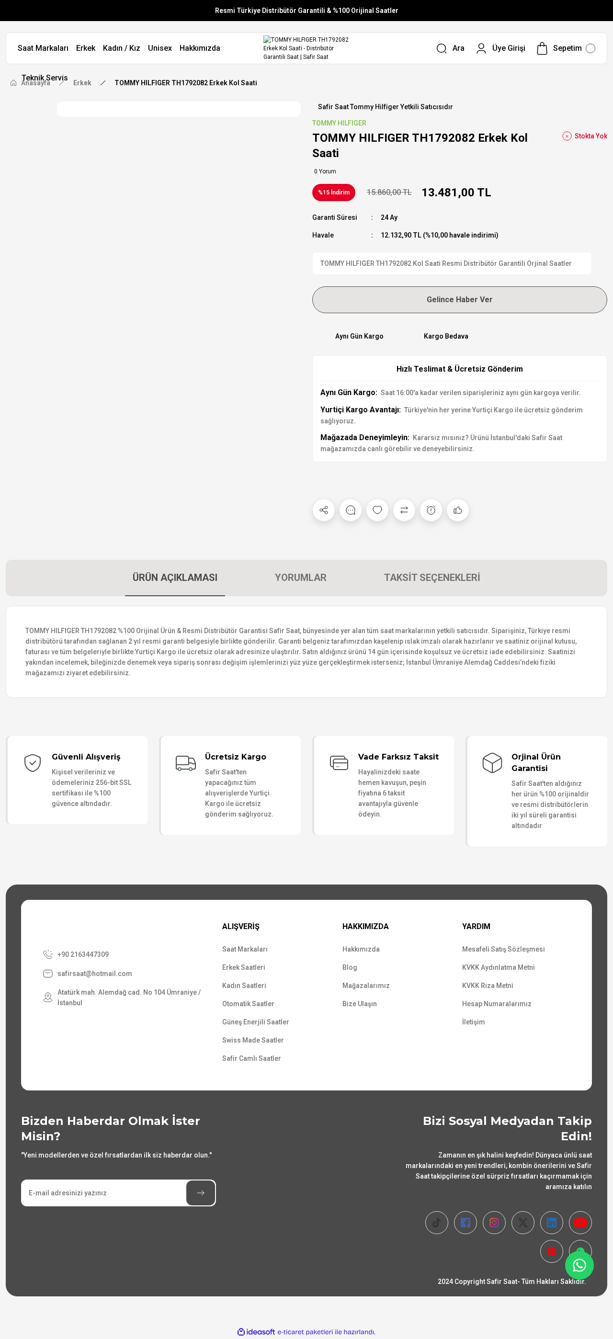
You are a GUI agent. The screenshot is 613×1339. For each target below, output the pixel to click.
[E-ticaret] (305, 1332)
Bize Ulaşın (359, 1004)
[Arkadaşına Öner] (457, 510)
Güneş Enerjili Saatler (255, 1022)
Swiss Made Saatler (253, 1040)
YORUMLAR (301, 577)
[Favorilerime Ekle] (377, 510)
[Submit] (200, 1192)
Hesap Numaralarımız (497, 1004)
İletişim (473, 1022)
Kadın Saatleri (244, 985)
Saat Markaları (245, 949)
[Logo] (306, 48)
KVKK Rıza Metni (487, 985)
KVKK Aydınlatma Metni (498, 967)
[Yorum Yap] (350, 510)
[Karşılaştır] (404, 510)
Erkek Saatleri (243, 967)
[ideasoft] (256, 1332)
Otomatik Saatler (248, 1004)
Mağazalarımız (366, 985)
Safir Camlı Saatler (251, 1058)
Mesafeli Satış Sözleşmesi (503, 949)
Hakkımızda (361, 949)
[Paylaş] (323, 510)
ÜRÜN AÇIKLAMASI (175, 577)
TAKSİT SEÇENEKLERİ (432, 577)
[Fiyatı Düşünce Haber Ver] (431, 510)
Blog (349, 967)
